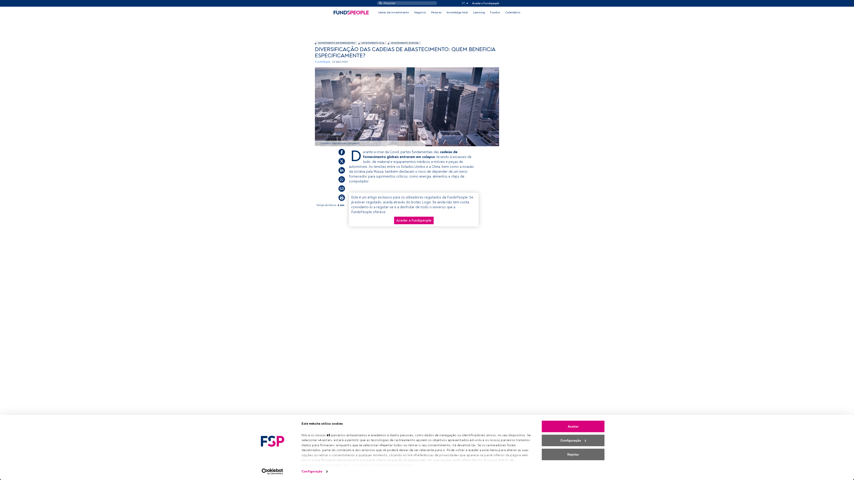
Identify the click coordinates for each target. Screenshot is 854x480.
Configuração (312, 471)
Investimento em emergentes (336, 43)
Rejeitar (573, 454)
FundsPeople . (323, 62)
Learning (479, 12)
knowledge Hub (457, 12)
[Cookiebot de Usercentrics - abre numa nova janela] (272, 471)
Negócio (420, 12)
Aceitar (573, 426)
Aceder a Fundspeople (485, 3)
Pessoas (436, 12)
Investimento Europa (405, 43)
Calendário (512, 12)
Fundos (495, 12)
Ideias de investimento (393, 12)
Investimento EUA (373, 43)
